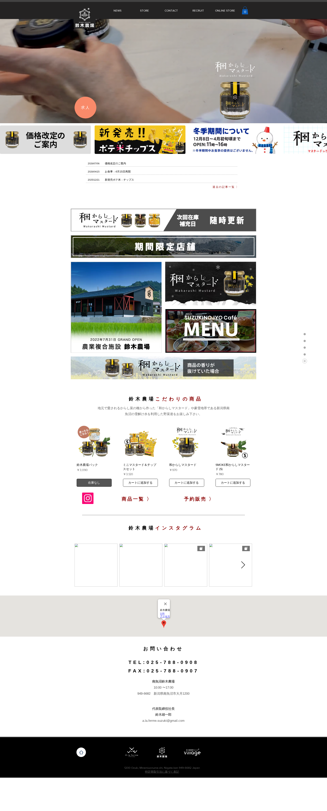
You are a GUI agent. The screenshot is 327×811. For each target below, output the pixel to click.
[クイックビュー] (94, 442)
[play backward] (4, 139)
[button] (245, 10)
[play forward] (322, 139)
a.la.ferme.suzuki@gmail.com (163, 720)
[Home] (81, 752)
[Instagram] (87, 498)
